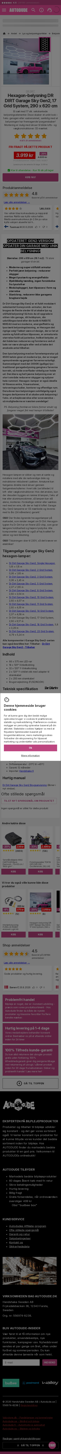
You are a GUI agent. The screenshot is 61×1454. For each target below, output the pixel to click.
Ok (30, 747)
